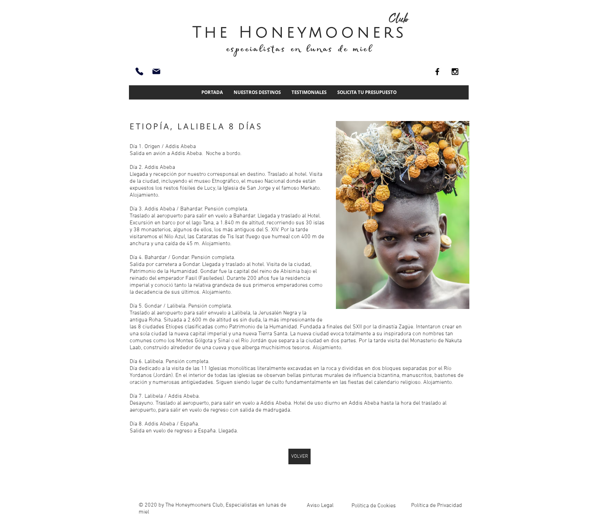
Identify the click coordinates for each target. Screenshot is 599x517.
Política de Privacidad (436, 505)
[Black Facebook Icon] (437, 71)
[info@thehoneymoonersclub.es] (156, 71)
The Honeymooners (299, 32)
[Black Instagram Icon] (455, 71)
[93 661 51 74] (139, 71)
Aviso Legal (320, 505)
